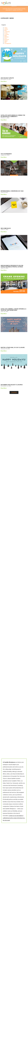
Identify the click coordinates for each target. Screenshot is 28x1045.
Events (5, 33)
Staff (5, 42)
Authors (6, 29)
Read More (4, 81)
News (5, 38)
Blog (5, 30)
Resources (6, 39)
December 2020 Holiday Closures (12, 384)
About (5, 27)
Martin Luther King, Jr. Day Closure (13, 347)
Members (6, 37)
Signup (6, 40)
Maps (5, 35)
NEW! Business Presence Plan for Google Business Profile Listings (12, 266)
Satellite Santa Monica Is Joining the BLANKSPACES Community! (13, 116)
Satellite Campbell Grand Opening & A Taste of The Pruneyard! (13, 309)
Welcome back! (6, 228)
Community (7, 31)
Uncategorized (7, 43)
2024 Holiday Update (7, 78)
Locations (6, 34)
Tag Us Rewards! (6, 153)
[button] (14, 392)
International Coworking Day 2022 (12, 191)
